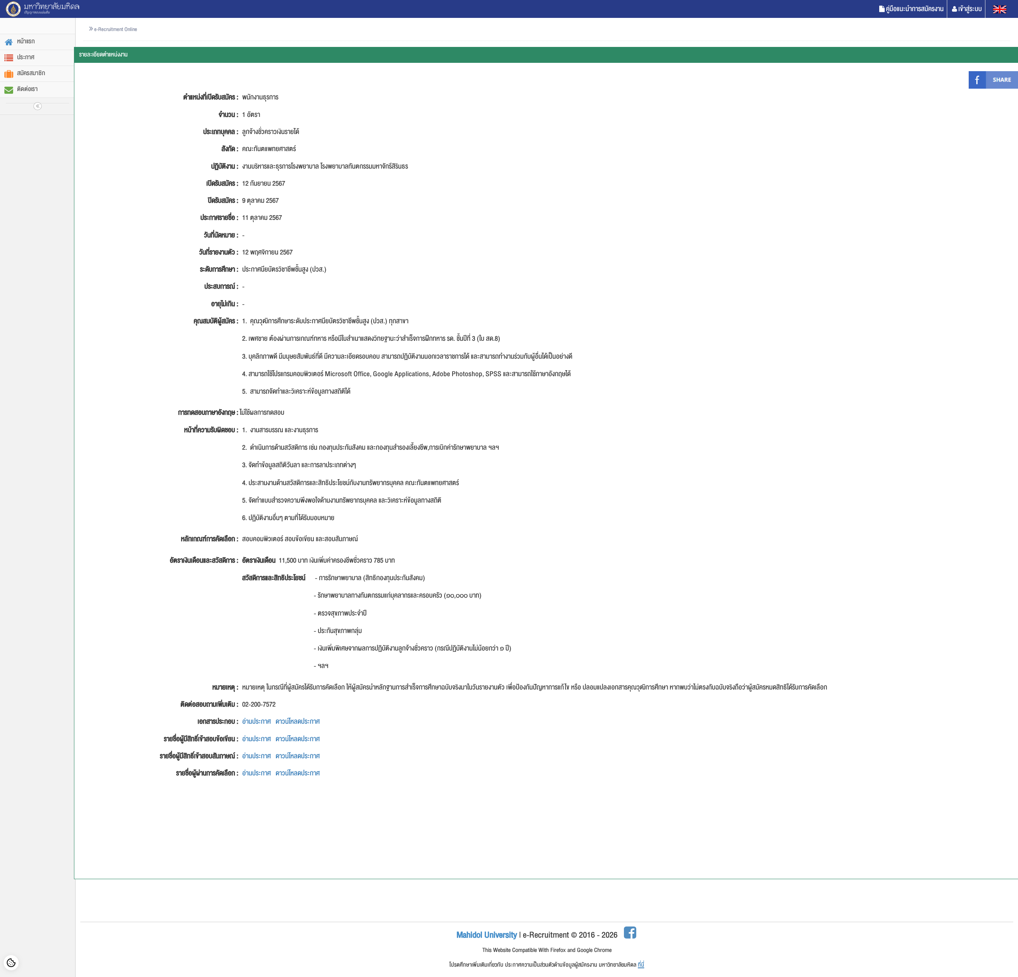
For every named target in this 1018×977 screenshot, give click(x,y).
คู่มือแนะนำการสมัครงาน (915, 9)
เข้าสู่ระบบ (970, 9)
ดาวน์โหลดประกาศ (298, 721)
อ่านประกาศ (256, 721)
